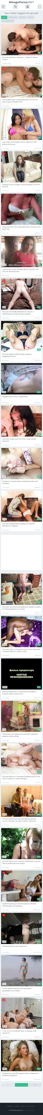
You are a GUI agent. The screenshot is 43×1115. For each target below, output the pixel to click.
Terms (17, 1106)
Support (9, 1106)
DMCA (23, 1106)
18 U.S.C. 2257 (31, 1106)
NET (21, 2)
